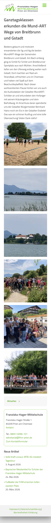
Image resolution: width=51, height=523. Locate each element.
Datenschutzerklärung (31, 509)
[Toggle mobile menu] (44, 5)
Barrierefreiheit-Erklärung (25, 512)
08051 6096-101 (18, 434)
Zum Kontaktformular (17, 441)
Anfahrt (10, 427)
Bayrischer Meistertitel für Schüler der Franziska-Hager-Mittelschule (24, 471)
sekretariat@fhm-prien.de (19, 437)
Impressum (14, 509)
